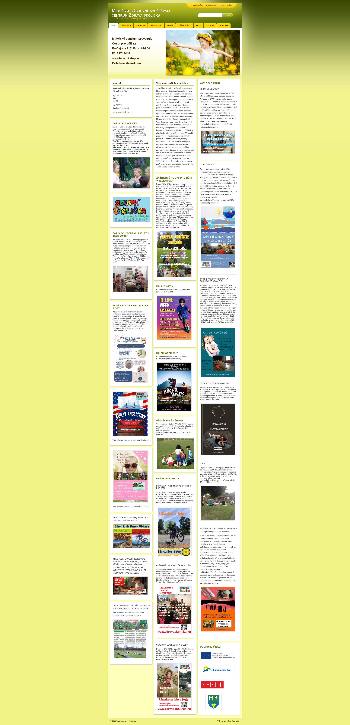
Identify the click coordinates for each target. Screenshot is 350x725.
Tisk (230, 5)
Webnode (235, 721)
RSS (222, 5)
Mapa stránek (212, 5)
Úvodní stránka (198, 5)
